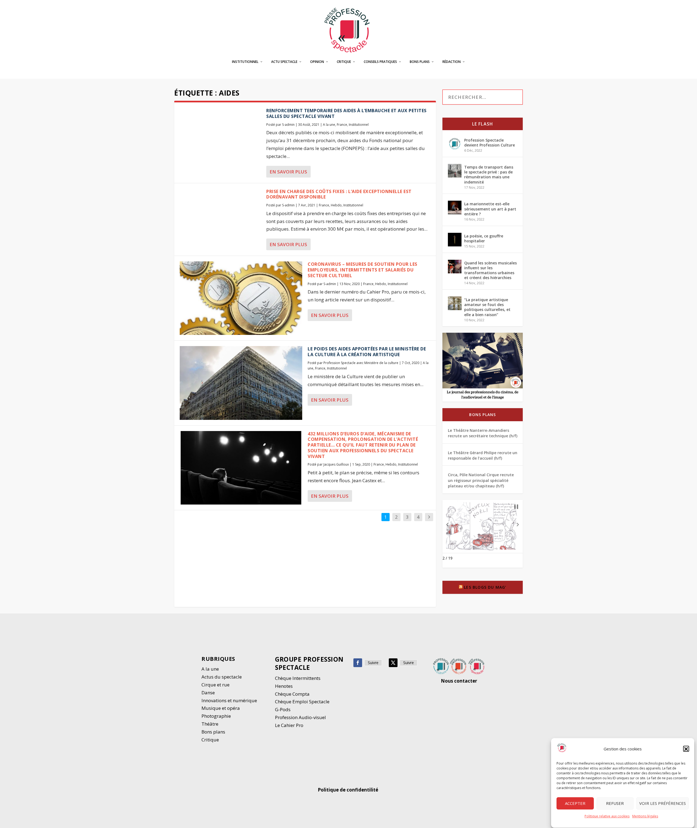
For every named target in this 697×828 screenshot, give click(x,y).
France (342, 124)
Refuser (615, 803)
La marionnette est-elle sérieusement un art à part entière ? (490, 208)
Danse (208, 692)
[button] (686, 749)
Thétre (210, 724)
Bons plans (420, 62)
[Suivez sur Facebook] (357, 662)
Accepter (575, 803)
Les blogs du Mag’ (485, 587)
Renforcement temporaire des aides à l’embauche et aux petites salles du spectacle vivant (346, 113)
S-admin (288, 124)
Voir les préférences (662, 803)
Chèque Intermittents (297, 678)
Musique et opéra (220, 708)
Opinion (317, 62)
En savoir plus (288, 172)
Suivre (373, 662)
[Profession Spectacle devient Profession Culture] (454, 144)
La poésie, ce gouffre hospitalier (483, 238)
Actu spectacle (284, 62)
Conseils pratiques (380, 62)
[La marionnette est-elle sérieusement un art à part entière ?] (454, 207)
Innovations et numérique (229, 700)
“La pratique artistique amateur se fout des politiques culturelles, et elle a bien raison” (487, 307)
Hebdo (336, 205)
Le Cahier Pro (289, 725)
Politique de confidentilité (348, 790)
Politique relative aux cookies (607, 816)
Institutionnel (245, 62)
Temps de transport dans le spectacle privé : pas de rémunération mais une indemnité (488, 174)
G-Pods (283, 709)
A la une (329, 124)
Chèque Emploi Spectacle (302, 701)
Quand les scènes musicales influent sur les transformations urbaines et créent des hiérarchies (490, 270)
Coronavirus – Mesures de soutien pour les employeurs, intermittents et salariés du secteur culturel (362, 270)
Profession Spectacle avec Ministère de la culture (360, 362)
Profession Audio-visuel (300, 717)
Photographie (216, 716)
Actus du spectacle (221, 677)
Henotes (284, 686)
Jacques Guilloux (336, 464)
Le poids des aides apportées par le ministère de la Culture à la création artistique (367, 352)
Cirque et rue (215, 685)
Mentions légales (645, 816)
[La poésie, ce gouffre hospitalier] (454, 239)
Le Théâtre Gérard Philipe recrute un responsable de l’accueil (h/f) (482, 455)
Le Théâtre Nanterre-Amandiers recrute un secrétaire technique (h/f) (482, 433)
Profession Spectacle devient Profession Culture (489, 143)
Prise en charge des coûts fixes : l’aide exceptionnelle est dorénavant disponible (339, 194)
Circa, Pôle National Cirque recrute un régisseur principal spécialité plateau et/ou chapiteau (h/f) (481, 480)
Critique (344, 62)
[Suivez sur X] (393, 662)
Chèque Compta (292, 694)
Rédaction (451, 62)
